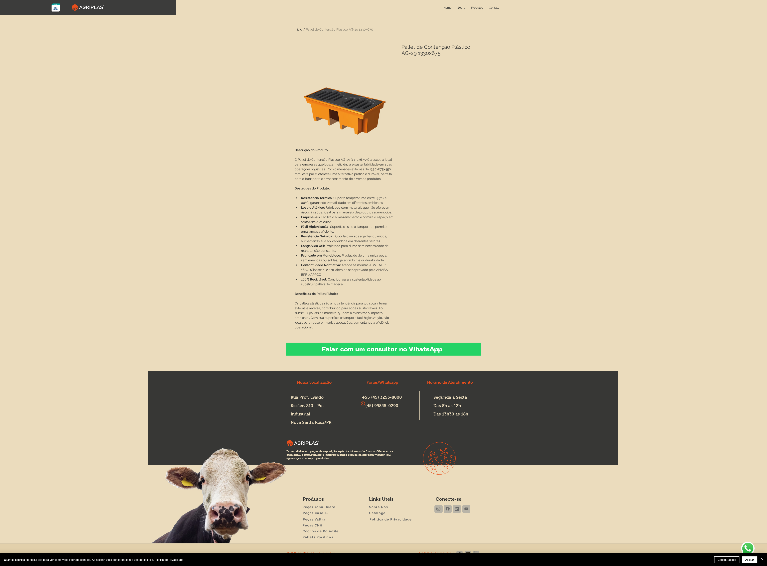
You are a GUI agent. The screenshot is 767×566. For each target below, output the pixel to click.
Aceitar (749, 560)
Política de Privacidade (169, 560)
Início (298, 29)
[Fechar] (762, 559)
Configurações (727, 560)
